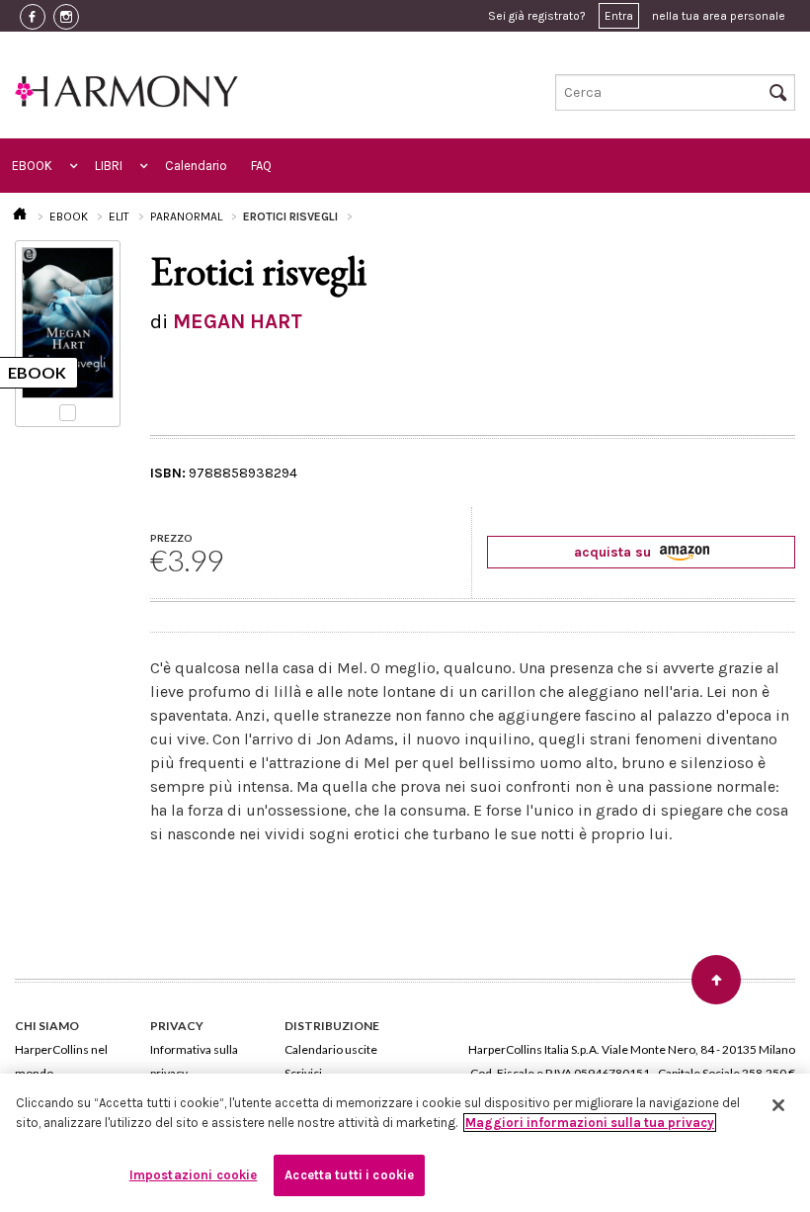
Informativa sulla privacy (194, 1061)
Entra (619, 16)
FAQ (261, 165)
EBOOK (32, 165)
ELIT (119, 216)
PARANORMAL (186, 216)
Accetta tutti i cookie (349, 1175)
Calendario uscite (330, 1049)
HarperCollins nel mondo (61, 1061)
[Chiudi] (778, 1105)
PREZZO (171, 538)
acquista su (614, 552)
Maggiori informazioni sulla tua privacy (589, 1122)
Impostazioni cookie (193, 1175)
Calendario (196, 165)
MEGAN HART (237, 321)
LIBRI (108, 165)
